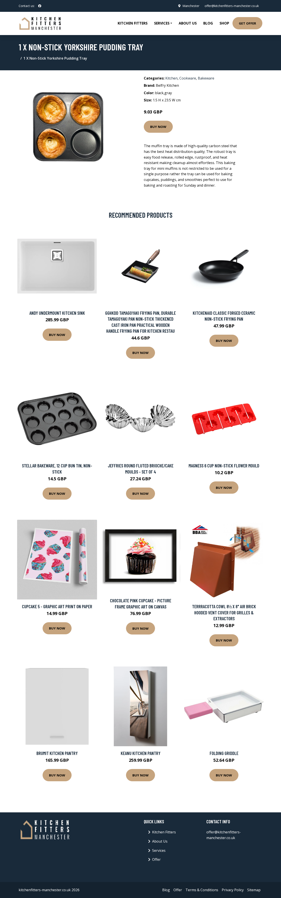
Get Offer (247, 23)
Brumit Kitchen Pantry (57, 753)
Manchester (190, 6)
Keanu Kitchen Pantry (140, 753)
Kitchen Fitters (133, 23)
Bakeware (206, 78)
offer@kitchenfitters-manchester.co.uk (232, 6)
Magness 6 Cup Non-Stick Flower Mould (224, 465)
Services (159, 850)
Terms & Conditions (202, 889)
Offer (156, 859)
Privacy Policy (233, 889)
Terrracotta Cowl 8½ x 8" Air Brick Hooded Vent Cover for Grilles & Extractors (224, 612)
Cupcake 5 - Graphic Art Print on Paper (57, 606)
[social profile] (39, 6)
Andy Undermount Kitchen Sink (57, 313)
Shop (224, 23)
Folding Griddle (224, 753)
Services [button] (161, 23)
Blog (208, 23)
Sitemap (254, 889)
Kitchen (171, 78)
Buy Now (158, 126)
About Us (188, 23)
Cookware (187, 78)
